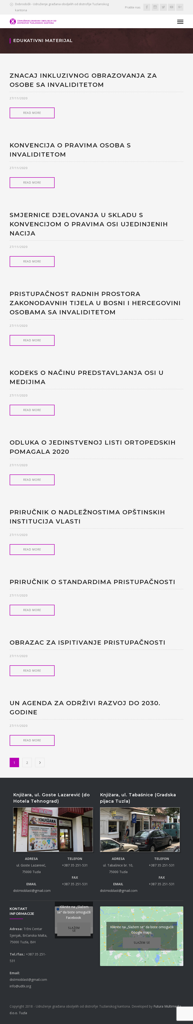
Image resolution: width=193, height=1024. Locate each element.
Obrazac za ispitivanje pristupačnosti (88, 642)
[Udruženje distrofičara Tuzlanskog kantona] (33, 21)
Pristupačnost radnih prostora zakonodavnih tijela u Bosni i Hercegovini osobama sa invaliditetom (95, 303)
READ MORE (32, 113)
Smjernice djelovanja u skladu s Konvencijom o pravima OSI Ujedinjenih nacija (89, 224)
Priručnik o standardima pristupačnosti (93, 582)
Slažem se (74, 929)
